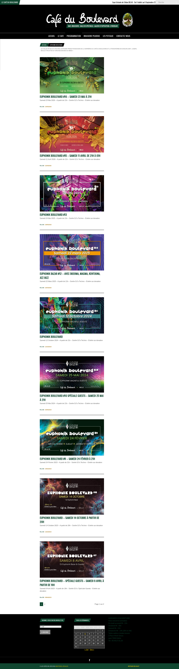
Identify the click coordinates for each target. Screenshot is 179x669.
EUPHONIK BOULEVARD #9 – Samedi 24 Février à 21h (67, 459)
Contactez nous (123, 36)
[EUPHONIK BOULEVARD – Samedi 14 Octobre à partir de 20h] (72, 514)
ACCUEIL (51, 36)
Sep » (92, 650)
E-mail (43, 624)
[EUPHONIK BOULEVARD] (72, 333)
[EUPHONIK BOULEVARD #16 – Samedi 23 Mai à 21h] (72, 93)
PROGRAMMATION (74, 36)
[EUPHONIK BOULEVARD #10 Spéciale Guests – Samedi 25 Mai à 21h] (72, 392)
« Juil (86, 650)
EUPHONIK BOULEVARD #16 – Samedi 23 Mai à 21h (66, 97)
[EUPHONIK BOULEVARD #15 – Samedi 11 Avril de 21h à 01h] (72, 152)
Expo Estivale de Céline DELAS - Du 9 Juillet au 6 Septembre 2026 (113, 2)
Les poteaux (108, 36)
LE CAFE (61, 36)
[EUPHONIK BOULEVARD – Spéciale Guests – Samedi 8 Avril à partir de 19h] (72, 577)
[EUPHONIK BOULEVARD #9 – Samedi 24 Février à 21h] (72, 455)
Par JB (42, 106)
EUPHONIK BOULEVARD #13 (53, 215)
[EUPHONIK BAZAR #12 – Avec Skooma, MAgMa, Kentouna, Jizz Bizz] (72, 270)
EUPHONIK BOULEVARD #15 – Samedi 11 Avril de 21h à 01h (70, 156)
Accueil (44, 45)
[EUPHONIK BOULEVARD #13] (72, 211)
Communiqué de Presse (151, 2)
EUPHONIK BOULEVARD (51, 337)
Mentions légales (62, 666)
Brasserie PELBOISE (92, 36)
